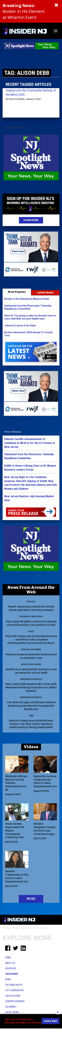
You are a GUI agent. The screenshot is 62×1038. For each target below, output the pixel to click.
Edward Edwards (15, 1001)
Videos (31, 746)
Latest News (45, 292)
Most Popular (17, 291)
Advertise (10, 968)
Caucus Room (12, 995)
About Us (10, 963)
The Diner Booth (13, 984)
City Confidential (14, 990)
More (31, 899)
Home (8, 957)
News (8, 979)
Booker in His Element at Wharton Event (24, 11)
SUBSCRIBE (30, 220)
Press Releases (12, 431)
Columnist (11, 1006)
